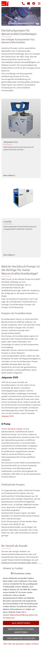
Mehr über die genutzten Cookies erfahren (21, 643)
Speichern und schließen (21, 638)
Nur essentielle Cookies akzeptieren (21, 630)
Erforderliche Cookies (22, 573)
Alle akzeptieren (21, 623)
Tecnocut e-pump (15, 428)
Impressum (10, 617)
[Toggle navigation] (38, 3)
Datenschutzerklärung (19, 615)
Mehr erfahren (8, 175)
